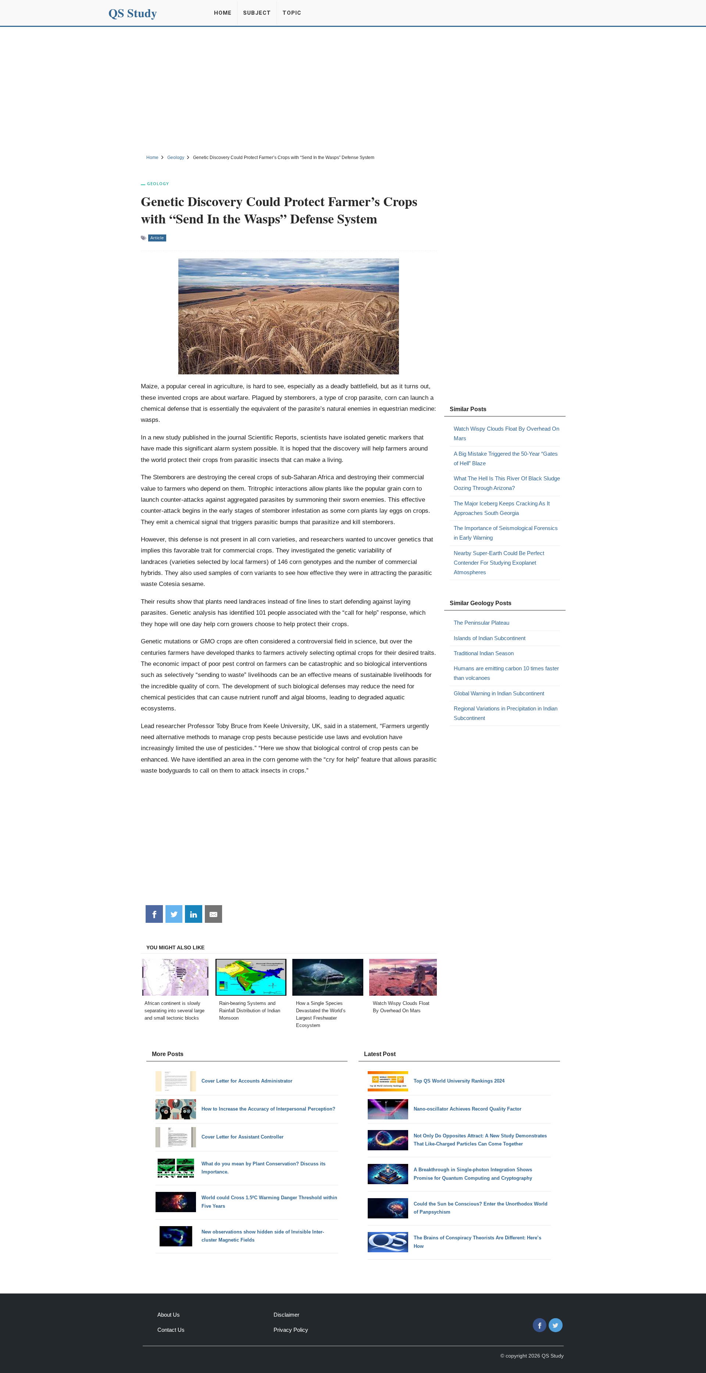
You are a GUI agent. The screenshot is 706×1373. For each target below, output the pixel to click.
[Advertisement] (353, 89)
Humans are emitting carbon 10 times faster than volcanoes (506, 673)
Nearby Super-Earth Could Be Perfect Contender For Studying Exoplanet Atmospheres (499, 563)
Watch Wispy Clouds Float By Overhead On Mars (506, 433)
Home (223, 13)
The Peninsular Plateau (481, 623)
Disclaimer (286, 1315)
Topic (291, 13)
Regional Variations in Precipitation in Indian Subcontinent (505, 713)
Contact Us (171, 1330)
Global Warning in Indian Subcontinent (499, 693)
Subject (257, 13)
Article (157, 238)
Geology (158, 183)
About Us (168, 1315)
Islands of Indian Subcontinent (489, 638)
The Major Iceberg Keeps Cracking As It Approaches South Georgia (502, 508)
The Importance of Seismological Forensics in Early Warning (506, 533)
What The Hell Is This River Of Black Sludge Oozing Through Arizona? (507, 483)
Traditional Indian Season (484, 653)
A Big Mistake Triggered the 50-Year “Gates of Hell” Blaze (506, 458)
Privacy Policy (291, 1330)
